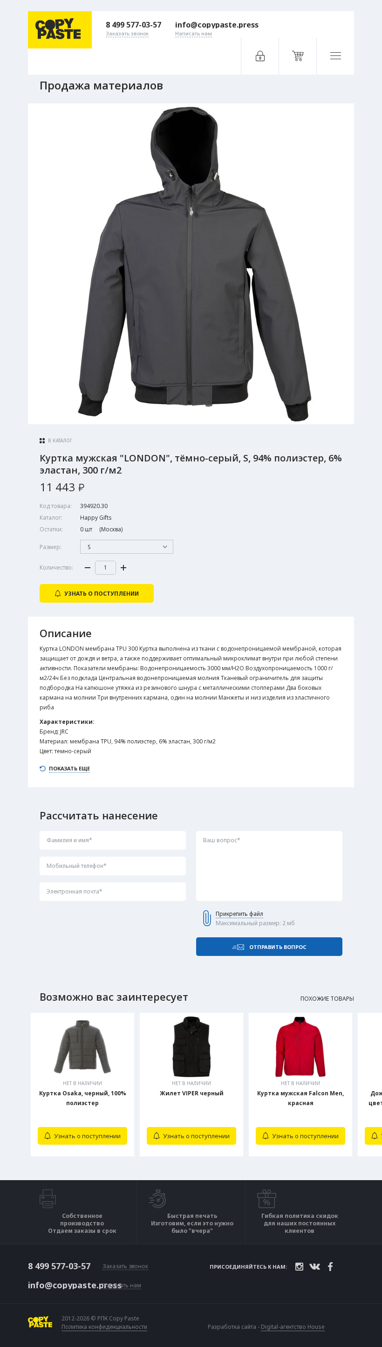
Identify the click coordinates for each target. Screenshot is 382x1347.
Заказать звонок (125, 1266)
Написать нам (121, 1285)
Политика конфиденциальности (104, 1327)
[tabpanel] (82, 1084)
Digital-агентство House (293, 1327)
